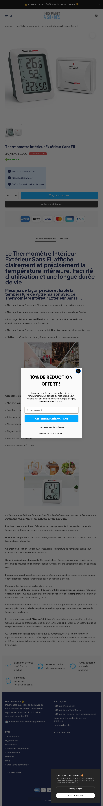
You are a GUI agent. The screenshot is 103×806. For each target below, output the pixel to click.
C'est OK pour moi (75, 795)
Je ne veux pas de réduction (51, 427)
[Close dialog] (78, 371)
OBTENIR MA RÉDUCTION (51, 418)
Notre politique (75, 789)
